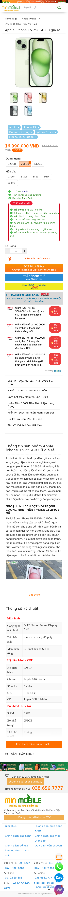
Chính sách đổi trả (16, 845)
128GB (12, 164)
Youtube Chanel (46, 887)
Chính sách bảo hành (18, 835)
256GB (25, 164)
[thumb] (14, 98)
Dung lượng (13, 158)
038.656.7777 (43, 877)
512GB (38, 164)
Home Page (11, 19)
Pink (47, 176)
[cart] (59, 857)
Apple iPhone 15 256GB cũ (29, 466)
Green (12, 176)
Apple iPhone (29, 19)
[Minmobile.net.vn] (34, 800)
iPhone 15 (29, 127)
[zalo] (59, 878)
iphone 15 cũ (45, 132)
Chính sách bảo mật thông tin (47, 838)
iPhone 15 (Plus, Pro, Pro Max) (21, 24)
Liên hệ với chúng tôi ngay (26, 781)
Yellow (12, 183)
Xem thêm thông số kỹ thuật (32, 744)
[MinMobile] (34, 766)
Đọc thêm (34, 595)
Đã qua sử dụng (19, 132)
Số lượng (10, 246)
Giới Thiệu (11, 826)
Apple (12, 127)
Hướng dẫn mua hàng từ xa (48, 828)
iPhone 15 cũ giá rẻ (21, 136)
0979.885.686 (13, 877)
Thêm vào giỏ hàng (36, 258)
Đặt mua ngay (34, 268)
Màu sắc (11, 171)
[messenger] (59, 889)
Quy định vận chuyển (48, 845)
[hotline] (59, 867)
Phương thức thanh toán (17, 853)
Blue (36, 176)
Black (24, 176)
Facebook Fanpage (44, 883)
